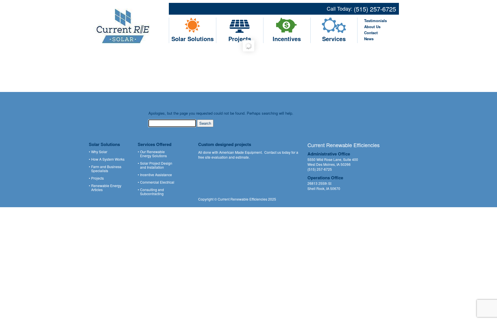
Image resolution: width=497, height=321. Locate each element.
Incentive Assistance (156, 175)
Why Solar (99, 152)
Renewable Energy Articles (106, 188)
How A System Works (108, 159)
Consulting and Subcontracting (152, 192)
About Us (372, 26)
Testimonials (375, 20)
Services (334, 38)
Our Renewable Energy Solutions (153, 154)
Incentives (287, 38)
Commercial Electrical (157, 182)
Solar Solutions (192, 38)
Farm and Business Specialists (106, 169)
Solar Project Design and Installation (156, 165)
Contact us (272, 152)
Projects (239, 38)
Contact (371, 32)
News (369, 38)
